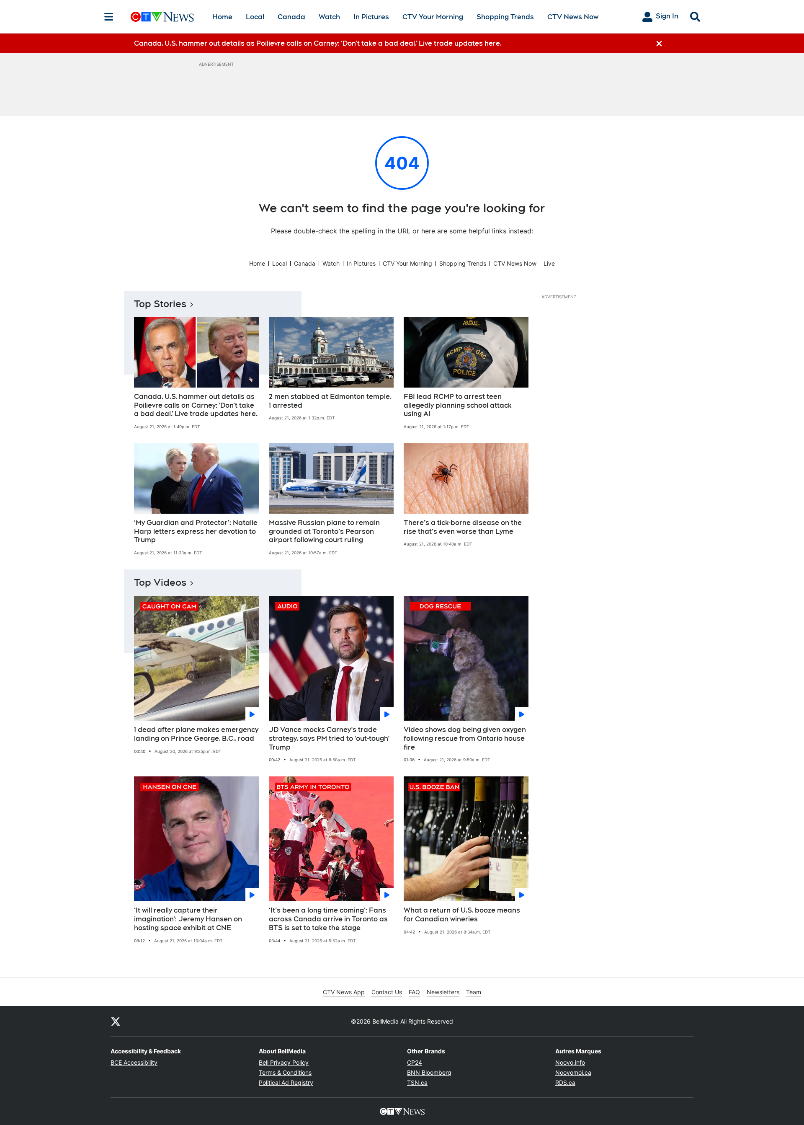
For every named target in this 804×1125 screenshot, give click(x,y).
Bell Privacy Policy (284, 1062)
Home (222, 17)
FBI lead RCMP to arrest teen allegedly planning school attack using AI (458, 405)
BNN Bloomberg (429, 1072)
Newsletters (443, 992)
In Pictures (371, 17)
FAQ (414, 992)
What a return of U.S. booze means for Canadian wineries (462, 914)
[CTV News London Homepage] (162, 17)
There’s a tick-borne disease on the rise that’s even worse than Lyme (463, 527)
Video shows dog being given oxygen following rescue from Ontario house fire (465, 738)
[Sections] (108, 16)
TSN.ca (417, 1082)
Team (473, 992)
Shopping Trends (505, 17)
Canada (291, 17)
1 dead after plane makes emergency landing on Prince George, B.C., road (196, 734)
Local (255, 17)
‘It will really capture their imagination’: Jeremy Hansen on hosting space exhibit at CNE (188, 919)
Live (549, 263)
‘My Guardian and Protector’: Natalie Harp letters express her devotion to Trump (196, 531)
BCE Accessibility (134, 1062)
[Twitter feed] (116, 1021)
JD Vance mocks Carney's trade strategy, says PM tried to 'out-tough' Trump (329, 738)
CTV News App (344, 992)
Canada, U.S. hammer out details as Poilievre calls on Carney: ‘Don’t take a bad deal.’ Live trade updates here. (196, 405)
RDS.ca (565, 1082)
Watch (329, 17)
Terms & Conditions (285, 1072)
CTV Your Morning (432, 17)
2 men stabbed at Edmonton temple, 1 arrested (330, 401)
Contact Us (386, 992)
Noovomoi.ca (573, 1072)
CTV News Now (572, 17)
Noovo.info (570, 1062)
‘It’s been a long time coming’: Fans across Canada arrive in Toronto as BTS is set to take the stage (328, 919)
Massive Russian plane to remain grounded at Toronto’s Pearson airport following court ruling (324, 531)
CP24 (414, 1062)
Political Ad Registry (286, 1082)
